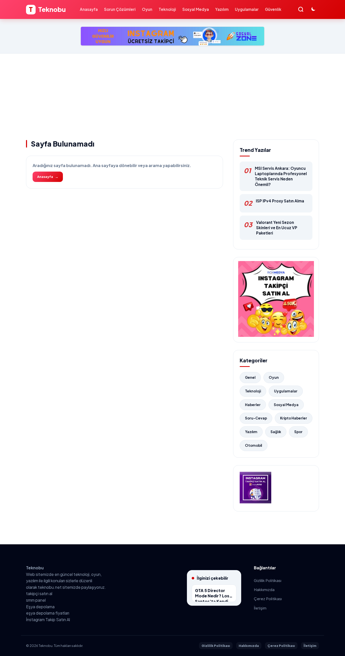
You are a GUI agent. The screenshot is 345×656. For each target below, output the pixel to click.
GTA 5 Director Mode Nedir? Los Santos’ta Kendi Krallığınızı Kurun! (212, 595)
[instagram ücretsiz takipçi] (276, 335)
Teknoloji (167, 9)
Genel (250, 377)
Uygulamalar (247, 9)
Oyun (147, 9)
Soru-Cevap (256, 418)
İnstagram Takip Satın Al (48, 619)
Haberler (253, 405)
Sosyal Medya (195, 9)
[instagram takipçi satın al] (255, 501)
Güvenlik (273, 9)
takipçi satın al (39, 593)
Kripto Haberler (293, 418)
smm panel (36, 600)
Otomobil (253, 445)
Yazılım (222, 9)
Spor (298, 432)
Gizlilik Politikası (267, 580)
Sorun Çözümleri (120, 9)
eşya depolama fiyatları (47, 613)
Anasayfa (89, 9)
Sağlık (275, 432)
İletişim (260, 607)
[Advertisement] (172, 91)
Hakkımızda (264, 589)
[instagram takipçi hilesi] (172, 36)
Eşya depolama (40, 606)
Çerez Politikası (268, 598)
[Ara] (300, 9)
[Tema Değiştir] (313, 9)
